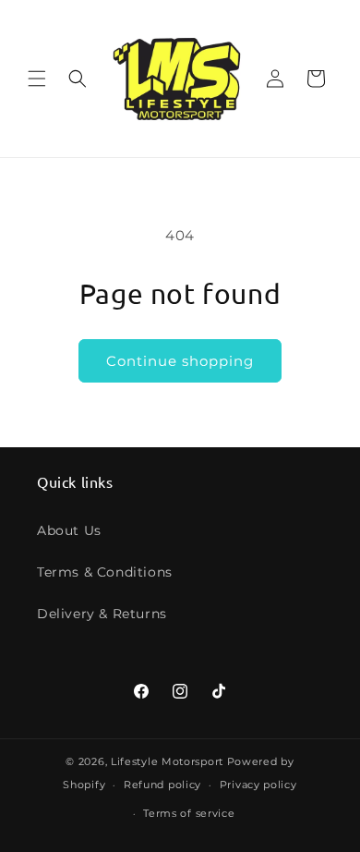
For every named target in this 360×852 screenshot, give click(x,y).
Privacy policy (258, 784)
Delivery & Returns (102, 613)
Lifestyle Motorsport (167, 761)
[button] (37, 78)
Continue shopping (180, 361)
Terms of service (188, 813)
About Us (69, 530)
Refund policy (162, 784)
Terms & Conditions (105, 572)
